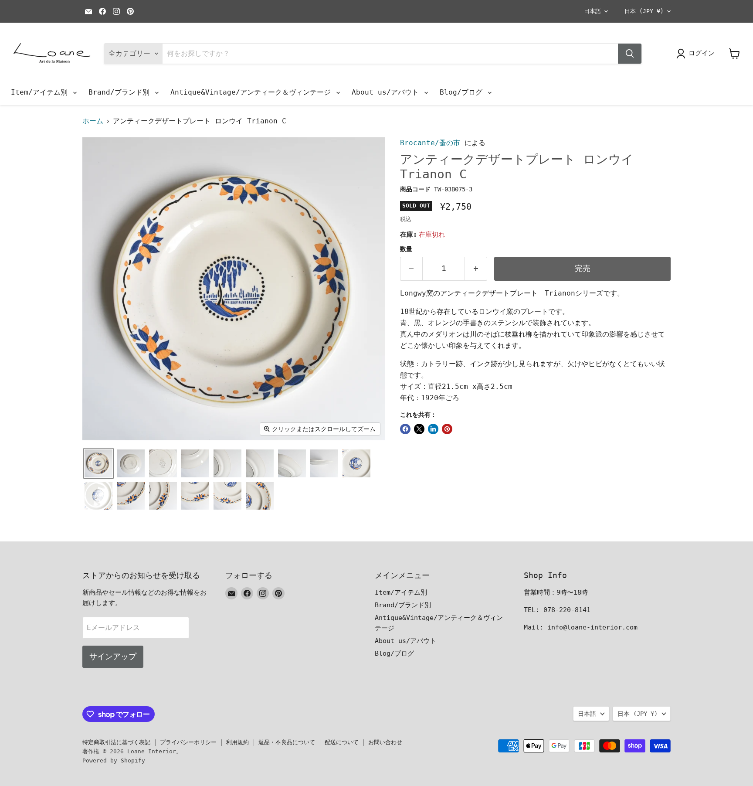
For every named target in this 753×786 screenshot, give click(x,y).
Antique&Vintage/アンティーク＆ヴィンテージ (252, 92)
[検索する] (629, 54)
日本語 (592, 11)
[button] (98, 463)
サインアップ (112, 656)
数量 (406, 248)
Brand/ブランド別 (121, 92)
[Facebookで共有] (405, 429)
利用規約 (237, 742)
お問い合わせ (385, 742)
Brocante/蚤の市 (430, 143)
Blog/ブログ (463, 92)
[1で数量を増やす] (476, 269)
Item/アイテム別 (41, 92)
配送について (342, 742)
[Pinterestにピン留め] (447, 429)
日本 (644, 11)
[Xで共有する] (419, 429)
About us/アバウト (387, 92)
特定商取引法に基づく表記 (116, 742)
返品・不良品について (286, 742)
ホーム (92, 121)
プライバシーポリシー (188, 742)
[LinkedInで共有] (433, 429)
